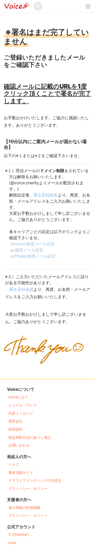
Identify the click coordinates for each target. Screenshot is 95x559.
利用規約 (15, 429)
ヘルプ (13, 464)
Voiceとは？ (18, 397)
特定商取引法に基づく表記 (29, 437)
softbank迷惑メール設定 (35, 256)
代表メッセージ (20, 413)
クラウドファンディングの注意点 (35, 480)
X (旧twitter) (18, 534)
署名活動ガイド (20, 472)
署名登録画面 (47, 195)
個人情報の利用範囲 (24, 507)
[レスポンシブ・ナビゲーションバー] (88, 6)
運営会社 (15, 421)
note (12, 542)
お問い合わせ (19, 445)
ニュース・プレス (22, 405)
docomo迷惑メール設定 (34, 243)
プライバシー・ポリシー (27, 488)
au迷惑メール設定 (28, 249)
